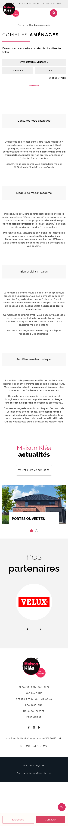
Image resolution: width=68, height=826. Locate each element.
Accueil (22, 25)
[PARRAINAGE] (34, 717)
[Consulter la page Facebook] (28, 727)
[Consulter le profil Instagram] (34, 727)
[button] (31, 531)
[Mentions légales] (34, 765)
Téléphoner (18, 819)
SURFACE (17, 70)
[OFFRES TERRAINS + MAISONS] (34, 699)
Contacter (50, 819)
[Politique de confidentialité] (34, 773)
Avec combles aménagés (33, 62)
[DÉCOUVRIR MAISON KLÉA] (34, 687)
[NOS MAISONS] (33, 693)
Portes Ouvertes (28, 519)
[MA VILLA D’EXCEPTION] (52, 4)
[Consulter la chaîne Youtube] (39, 727)
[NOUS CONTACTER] (34, 711)
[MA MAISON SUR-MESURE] (29, 4)
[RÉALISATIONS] (34, 705)
